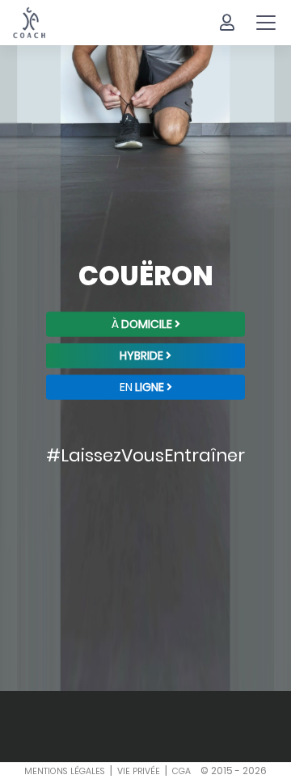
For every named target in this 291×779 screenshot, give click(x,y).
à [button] (142, 323)
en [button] (142, 386)
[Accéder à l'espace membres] (227, 23)
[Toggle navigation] (266, 23)
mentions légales (64, 771)
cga (181, 771)
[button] (145, 355)
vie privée (138, 771)
